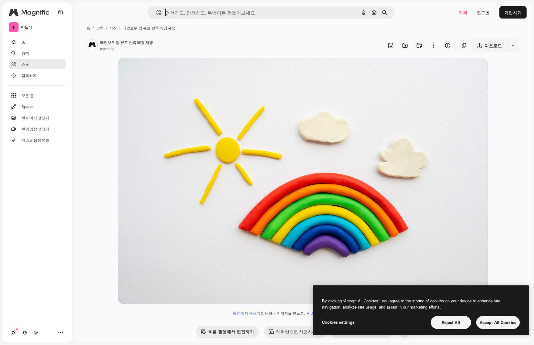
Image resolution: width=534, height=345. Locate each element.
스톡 (100, 27)
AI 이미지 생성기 (246, 313)
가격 (463, 12)
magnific (107, 48)
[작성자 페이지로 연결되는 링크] (92, 45)
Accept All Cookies (498, 322)
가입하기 (513, 12)
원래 (153, 69)
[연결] (14, 333)
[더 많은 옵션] (433, 45)
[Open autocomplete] (156, 12)
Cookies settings (338, 322)
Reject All (451, 322)
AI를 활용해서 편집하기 (231, 331)
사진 (113, 27)
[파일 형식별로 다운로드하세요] (513, 45)
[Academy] (25, 333)
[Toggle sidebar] (61, 12)
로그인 (483, 12)
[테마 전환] (36, 333)
